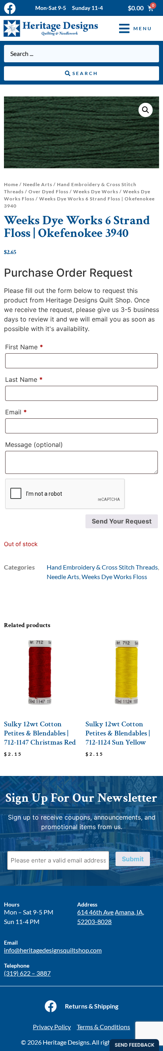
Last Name (24, 379)
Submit (133, 859)
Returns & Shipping (91, 1006)
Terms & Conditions (103, 1026)
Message (34, 445)
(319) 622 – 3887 (27, 973)
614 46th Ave (95, 912)
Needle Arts (37, 184)
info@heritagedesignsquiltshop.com (53, 950)
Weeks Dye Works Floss (114, 576)
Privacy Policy (52, 1026)
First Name (24, 347)
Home (11, 184)
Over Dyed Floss (48, 191)
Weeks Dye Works (95, 191)
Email (16, 412)
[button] (129, 28)
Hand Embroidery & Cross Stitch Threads (102, 567)
